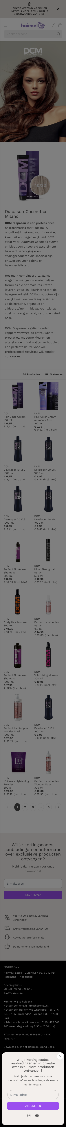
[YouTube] (37, 1116)
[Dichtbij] (60, 1056)
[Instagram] (29, 1116)
